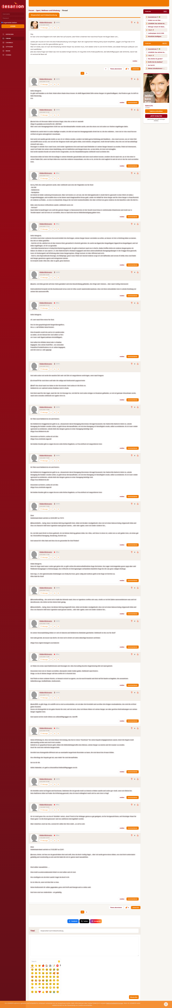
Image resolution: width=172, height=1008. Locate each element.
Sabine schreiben (156, 111)
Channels (9, 42)
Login (12, 26)
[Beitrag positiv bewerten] (137, 22)
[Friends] (54, 27)
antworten (135, 69)
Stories (8, 55)
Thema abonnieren (116, 69)
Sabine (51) (149, 106)
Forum (8, 38)
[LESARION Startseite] (12, 5)
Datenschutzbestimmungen (114, 1003)
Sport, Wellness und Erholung (48, 10)
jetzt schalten (156, 116)
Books (8, 51)
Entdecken (10, 34)
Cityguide (9, 47)
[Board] (58, 27)
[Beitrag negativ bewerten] (132, 22)
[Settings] (51, 27)
